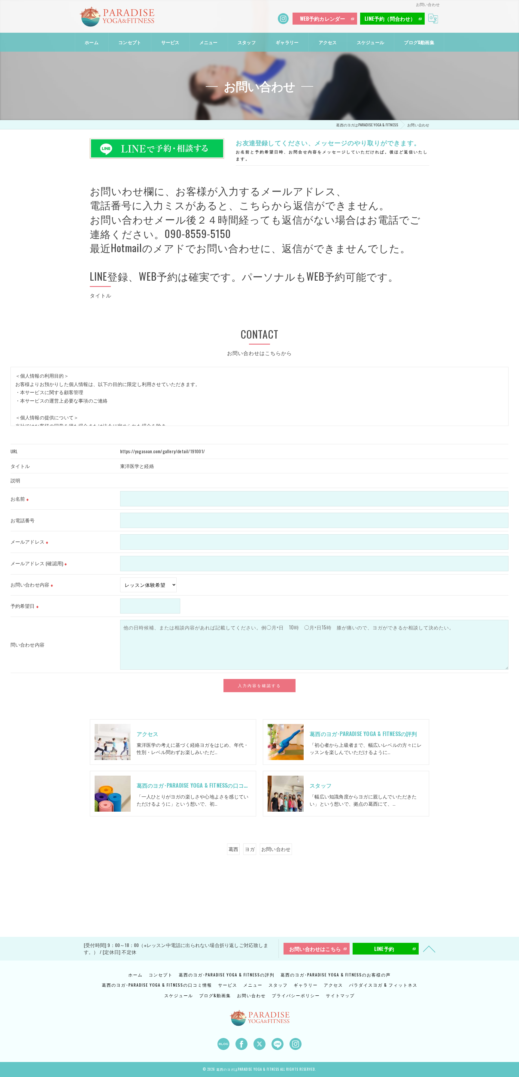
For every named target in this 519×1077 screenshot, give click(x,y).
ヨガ (249, 849)
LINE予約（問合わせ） (390, 18)
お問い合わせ (275, 849)
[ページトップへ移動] (429, 949)
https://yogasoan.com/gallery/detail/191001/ (162, 451)
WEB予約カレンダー (322, 18)
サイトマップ (340, 995)
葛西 (233, 849)
